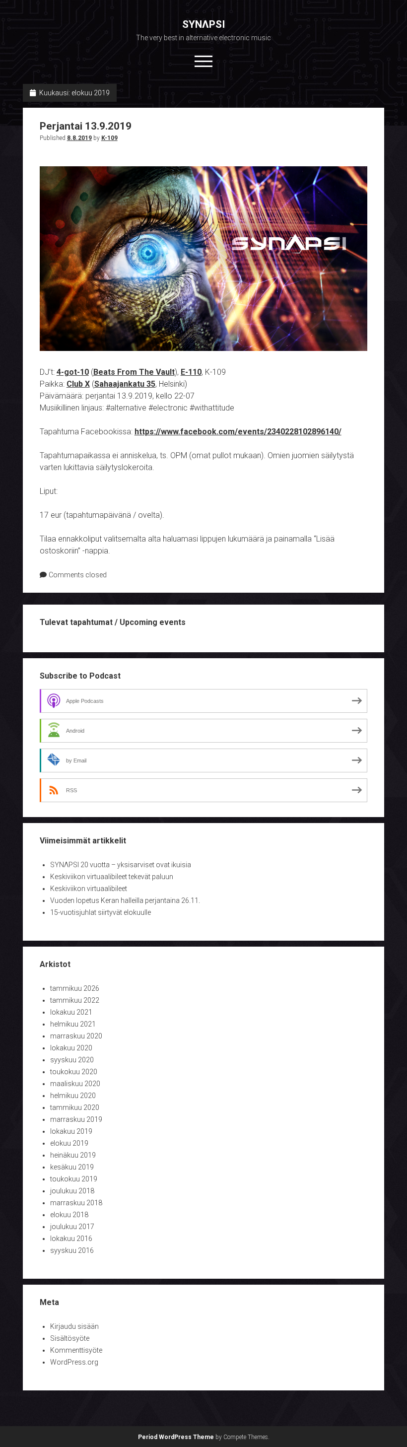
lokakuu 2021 (71, 1012)
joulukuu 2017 (72, 1227)
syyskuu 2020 (72, 1060)
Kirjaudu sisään (74, 1326)
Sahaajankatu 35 (124, 384)
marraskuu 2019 (76, 1119)
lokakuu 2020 (71, 1048)
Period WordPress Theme (176, 1437)
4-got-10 (73, 372)
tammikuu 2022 (74, 1000)
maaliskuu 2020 (75, 1084)
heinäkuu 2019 (73, 1155)
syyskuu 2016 (72, 1250)
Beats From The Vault (134, 372)
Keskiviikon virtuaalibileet (88, 889)
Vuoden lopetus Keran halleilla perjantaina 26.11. (125, 900)
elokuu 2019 (69, 1143)
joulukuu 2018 (72, 1191)
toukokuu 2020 (73, 1072)
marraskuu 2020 (76, 1036)
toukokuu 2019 (73, 1179)
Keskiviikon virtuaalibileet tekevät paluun (111, 877)
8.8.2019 (79, 138)
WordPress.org (74, 1362)
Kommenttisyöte (76, 1350)
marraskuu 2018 (76, 1203)
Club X (78, 384)
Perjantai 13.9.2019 (86, 126)
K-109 (109, 138)
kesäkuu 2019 (72, 1167)
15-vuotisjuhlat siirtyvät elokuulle (100, 912)
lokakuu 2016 (71, 1238)
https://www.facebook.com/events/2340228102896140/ (238, 431)
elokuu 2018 (69, 1215)
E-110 (191, 372)
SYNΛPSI (203, 24)
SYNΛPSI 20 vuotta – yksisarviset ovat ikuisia (120, 865)
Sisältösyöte (69, 1338)
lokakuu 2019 (71, 1131)
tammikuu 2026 (74, 988)
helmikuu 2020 (73, 1096)
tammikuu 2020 (74, 1107)
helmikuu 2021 (73, 1024)
